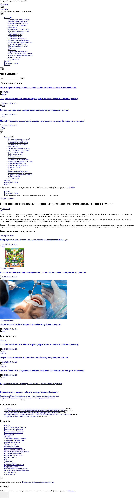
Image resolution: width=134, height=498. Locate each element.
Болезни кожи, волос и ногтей (19, 20)
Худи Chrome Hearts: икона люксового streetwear (21, 416)
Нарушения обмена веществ (18, 46)
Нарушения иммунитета (17, 44)
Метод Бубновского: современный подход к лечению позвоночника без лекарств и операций (42, 121)
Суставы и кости (14, 57)
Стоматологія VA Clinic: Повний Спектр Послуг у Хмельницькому (30, 324)
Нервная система (14, 48)
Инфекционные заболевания (18, 40)
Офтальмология (9, 463)
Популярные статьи (11, 63)
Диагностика (4, 5)
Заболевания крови (15, 35)
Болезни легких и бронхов (17, 21)
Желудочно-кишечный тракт (18, 31)
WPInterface (71, 188)
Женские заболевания (16, 33)
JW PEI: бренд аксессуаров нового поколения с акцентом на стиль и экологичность (38, 87)
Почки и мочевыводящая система (20, 53)
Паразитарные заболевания (18, 52)
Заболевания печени (15, 36)
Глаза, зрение (13, 27)
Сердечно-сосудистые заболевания (20, 55)
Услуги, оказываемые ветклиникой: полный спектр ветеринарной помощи (34, 110)
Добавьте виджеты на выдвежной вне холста (38, 482)
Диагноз (7, 61)
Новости (7, 65)
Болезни (7, 18)
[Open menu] (2, 13)
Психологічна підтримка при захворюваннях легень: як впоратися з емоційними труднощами (43, 272)
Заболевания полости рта (17, 38)
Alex (3, 106)
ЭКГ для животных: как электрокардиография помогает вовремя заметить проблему (39, 99)
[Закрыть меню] (1, 478)
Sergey (4, 94)
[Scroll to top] (4, 495)
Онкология (12, 50)
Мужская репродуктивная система (20, 42)
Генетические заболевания (17, 25)
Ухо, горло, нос (13, 59)
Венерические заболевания (18, 23)
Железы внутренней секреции (19, 29)
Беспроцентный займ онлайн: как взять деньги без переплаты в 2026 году (34, 240)
